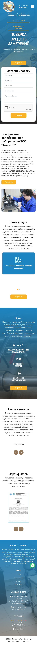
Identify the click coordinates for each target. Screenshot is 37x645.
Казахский (24, 5)
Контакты (18, 584)
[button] (17, 289)
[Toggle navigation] (32, 7)
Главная (18, 575)
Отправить (18, 115)
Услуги (18, 581)
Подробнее (18, 63)
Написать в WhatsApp (19, 27)
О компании (18, 578)
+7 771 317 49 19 (19, 20)
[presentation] (16, 452)
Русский (23, 8)
